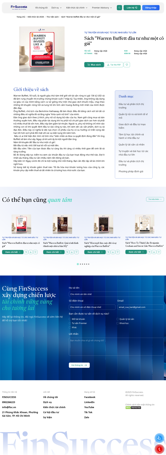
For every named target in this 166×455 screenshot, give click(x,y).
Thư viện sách (52, 17)
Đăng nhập (150, 7)
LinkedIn (89, 402)
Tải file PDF (115, 65)
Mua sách (96, 64)
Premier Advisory (100, 7)
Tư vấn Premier (79, 323)
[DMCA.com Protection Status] (144, 407)
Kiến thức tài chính (75, 7)
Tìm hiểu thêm (153, 199)
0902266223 (8, 402)
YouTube (89, 407)
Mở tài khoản (78, 319)
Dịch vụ (55, 7)
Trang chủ (21, 17)
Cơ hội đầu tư (51, 412)
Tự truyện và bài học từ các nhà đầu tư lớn (110, 32)
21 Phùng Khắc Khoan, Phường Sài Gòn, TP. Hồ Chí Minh (20, 414)
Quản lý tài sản (127, 319)
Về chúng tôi (41, 7)
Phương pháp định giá (131, 171)
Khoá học (124, 323)
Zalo (86, 417)
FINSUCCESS (9, 397)
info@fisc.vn (9, 407)
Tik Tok (88, 412)
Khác (74, 327)
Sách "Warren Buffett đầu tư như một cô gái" (81, 17)
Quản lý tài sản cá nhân (131, 144)
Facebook (89, 397)
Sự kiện (47, 417)
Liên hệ (130, 7)
